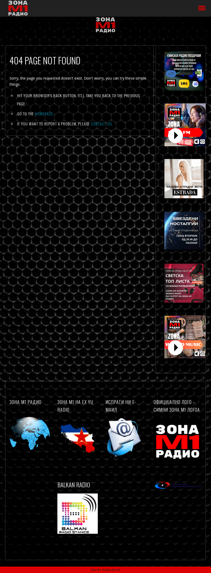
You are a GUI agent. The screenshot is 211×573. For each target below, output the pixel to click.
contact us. (102, 123)
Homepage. (44, 113)
